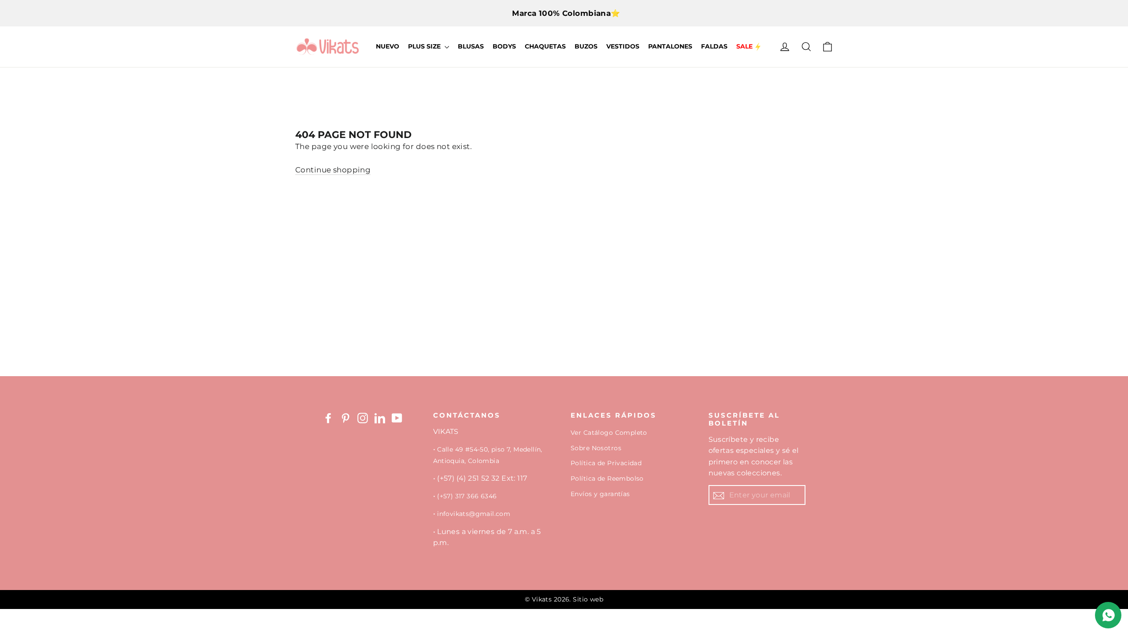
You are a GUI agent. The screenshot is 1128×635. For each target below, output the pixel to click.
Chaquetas (545, 46)
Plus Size (425, 46)
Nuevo (387, 46)
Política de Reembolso (607, 478)
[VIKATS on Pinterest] (345, 418)
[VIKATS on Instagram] (362, 418)
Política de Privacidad (606, 463)
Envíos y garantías (600, 494)
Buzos (586, 46)
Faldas (714, 46)
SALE (744, 46)
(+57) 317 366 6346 (467, 496)
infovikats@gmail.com (473, 514)
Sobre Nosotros (596, 448)
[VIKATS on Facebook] (328, 418)
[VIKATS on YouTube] (397, 418)
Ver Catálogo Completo (609, 433)
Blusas (471, 46)
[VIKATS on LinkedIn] (380, 418)
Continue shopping (333, 169)
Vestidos (622, 46)
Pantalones (670, 46)
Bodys (504, 46)
